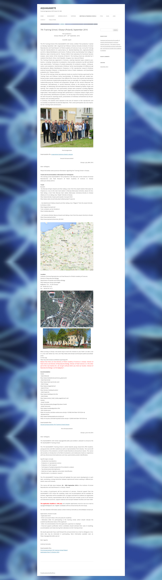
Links (114, 16)
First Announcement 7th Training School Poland (54, 550)
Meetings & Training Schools (88, 16)
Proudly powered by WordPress (47, 573)
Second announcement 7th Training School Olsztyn (54, 424)
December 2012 (104, 66)
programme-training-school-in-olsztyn (62, 154)
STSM (101, 16)
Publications (52, 20)
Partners (73, 16)
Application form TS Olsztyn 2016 (49, 552)
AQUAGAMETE (48, 8)
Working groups (62, 16)
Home (42, 16)
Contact (42, 20)
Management (51, 16)
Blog (107, 16)
